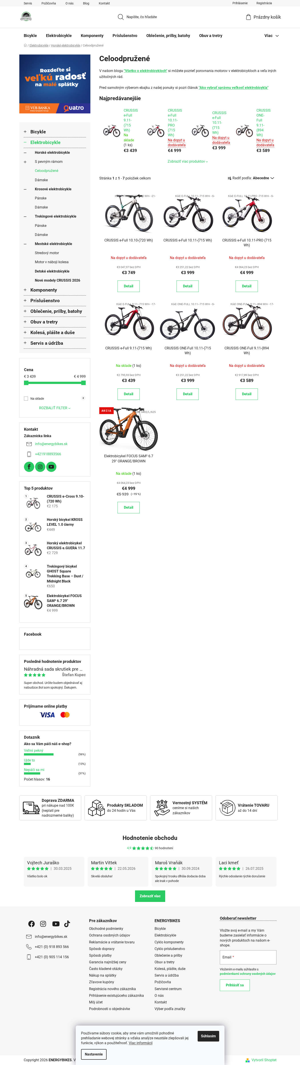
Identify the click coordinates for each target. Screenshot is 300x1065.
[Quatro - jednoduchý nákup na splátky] (54, 84)
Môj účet (96, 1002)
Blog (86, 3)
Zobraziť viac (150, 896)
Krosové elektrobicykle (53, 189)
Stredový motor (47, 253)
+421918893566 (48, 454)
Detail (128, 286)
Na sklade (57, 398)
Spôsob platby (100, 955)
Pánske (40, 198)
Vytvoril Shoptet (264, 1060)
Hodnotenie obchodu (150, 838)
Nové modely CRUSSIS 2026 (57, 280)
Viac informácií (141, 1043)
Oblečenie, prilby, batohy (56, 311)
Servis (28, 3)
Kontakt (104, 3)
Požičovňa (49, 3)
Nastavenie (94, 1054)
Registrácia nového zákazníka (112, 989)
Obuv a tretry (44, 322)
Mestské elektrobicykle (53, 244)
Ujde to (29, 760)
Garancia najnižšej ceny (107, 962)
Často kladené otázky (106, 969)
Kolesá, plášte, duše (170, 969)
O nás (70, 3)
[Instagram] (40, 467)
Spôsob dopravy (102, 949)
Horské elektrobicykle (52, 152)
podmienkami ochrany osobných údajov (248, 973)
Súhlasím (208, 1036)
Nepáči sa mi (34, 770)
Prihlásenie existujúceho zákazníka (116, 995)
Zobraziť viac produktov (186, 161)
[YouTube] (51, 467)
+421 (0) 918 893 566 (52, 947)
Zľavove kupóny (101, 982)
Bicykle (38, 131)
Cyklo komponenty (169, 942)
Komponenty (43, 290)
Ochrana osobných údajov (109, 935)
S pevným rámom (49, 162)
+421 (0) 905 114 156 (52, 957)
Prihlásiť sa (235, 985)
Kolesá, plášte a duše (52, 332)
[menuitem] (30, 35)
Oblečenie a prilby (168, 955)
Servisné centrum (168, 989)
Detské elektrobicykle (52, 271)
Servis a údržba (46, 343)
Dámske (41, 180)
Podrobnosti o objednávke (109, 1009)
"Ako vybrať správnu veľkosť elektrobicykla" (233, 88)
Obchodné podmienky (106, 929)
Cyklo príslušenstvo (170, 949)
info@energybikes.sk (51, 444)
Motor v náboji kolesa (52, 262)
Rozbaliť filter (53, 408)
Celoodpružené (46, 171)
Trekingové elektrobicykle (55, 216)
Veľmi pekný (33, 750)
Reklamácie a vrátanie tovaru (112, 942)
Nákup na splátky (102, 975)
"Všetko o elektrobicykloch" (145, 71)
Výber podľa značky (170, 1009)
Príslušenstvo (45, 300)
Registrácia (264, 3)
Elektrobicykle (45, 142)
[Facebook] (29, 467)
